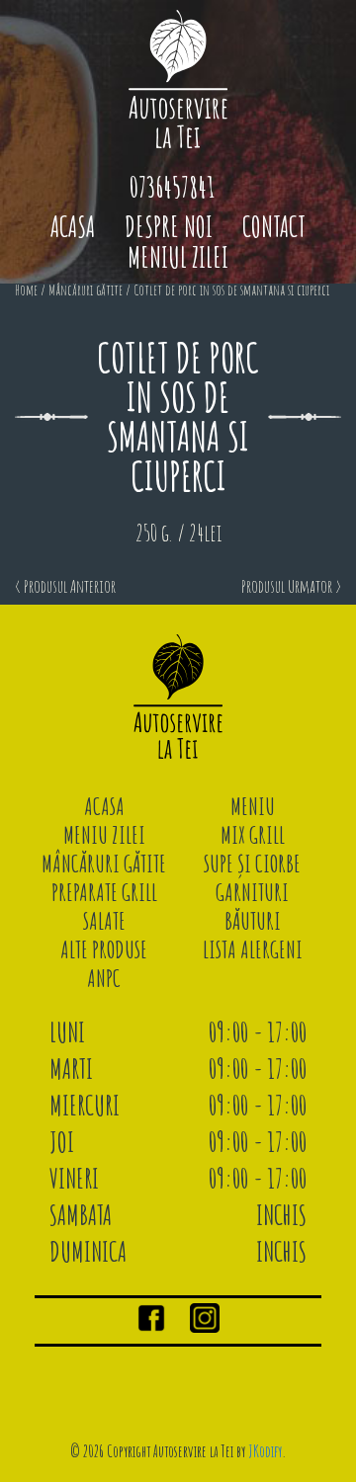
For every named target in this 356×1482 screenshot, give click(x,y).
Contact (274, 226)
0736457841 (172, 187)
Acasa (72, 226)
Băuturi (252, 921)
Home (26, 290)
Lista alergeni (253, 949)
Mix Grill (253, 835)
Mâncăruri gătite (85, 290)
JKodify (265, 1451)
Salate (104, 921)
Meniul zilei (178, 257)
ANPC (104, 978)
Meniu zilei (104, 835)
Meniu (252, 806)
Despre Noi (169, 226)
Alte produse (103, 949)
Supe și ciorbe (252, 863)
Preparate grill (104, 892)
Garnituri (252, 892)
